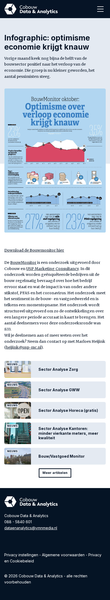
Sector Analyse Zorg (58, 369)
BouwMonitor (23, 262)
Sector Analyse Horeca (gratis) (68, 410)
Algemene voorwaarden (63, 555)
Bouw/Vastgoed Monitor (61, 456)
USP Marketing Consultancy (52, 268)
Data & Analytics (31, 7)
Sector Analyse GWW (59, 390)
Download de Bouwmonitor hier (34, 250)
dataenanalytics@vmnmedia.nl (30, 528)
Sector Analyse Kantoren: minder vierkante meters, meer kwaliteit (68, 433)
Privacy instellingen (21, 555)
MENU (100, 9)
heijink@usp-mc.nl (23, 347)
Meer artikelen (55, 473)
